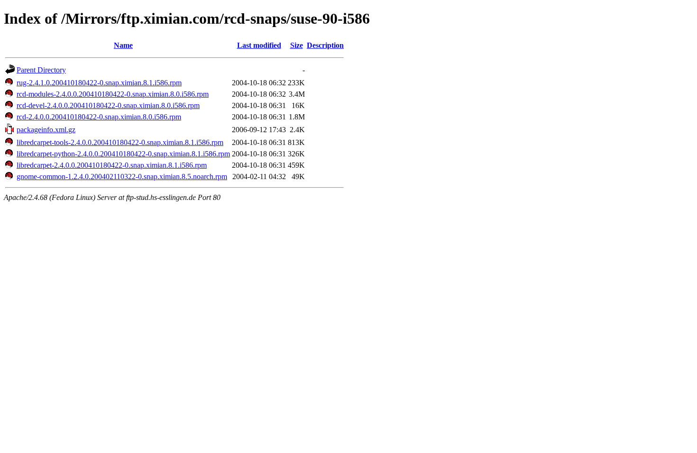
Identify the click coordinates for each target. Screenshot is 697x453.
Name (123, 45)
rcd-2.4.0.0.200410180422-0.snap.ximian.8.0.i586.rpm (99, 117)
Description (325, 45)
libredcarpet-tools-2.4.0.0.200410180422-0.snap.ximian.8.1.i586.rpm (120, 142)
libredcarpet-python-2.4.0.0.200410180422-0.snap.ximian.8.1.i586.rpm (123, 154)
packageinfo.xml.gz (46, 130)
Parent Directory (41, 70)
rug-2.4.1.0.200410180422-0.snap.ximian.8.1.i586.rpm (99, 83)
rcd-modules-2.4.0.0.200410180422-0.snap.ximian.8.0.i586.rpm (113, 94)
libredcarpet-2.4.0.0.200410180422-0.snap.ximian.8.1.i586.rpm (112, 165)
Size (296, 45)
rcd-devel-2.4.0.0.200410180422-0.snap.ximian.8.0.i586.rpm (108, 105)
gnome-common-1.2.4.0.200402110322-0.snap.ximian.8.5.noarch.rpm (122, 176)
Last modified (259, 45)
